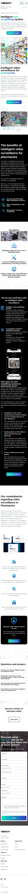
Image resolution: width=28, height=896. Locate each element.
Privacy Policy (4, 887)
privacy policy (4, 813)
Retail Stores (4, 849)
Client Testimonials (20, 849)
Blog (16, 847)
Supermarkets (5, 847)
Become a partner (6, 855)
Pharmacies (4, 844)
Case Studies (4, 866)
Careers (3, 858)
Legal (2, 884)
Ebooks (3, 864)
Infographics (4, 869)
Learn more (14, 719)
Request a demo (14, 33)
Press (16, 844)
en (21, 3)
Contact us (14, 641)
